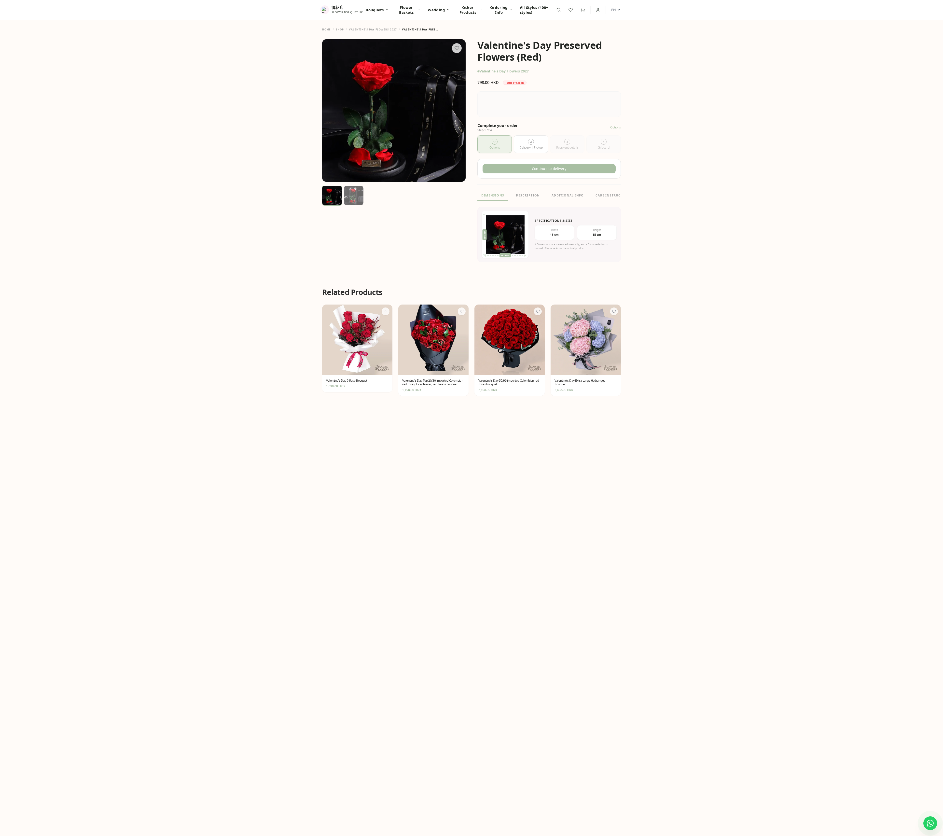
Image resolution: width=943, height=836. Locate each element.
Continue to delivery (549, 168)
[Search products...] (558, 10)
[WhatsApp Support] (930, 823)
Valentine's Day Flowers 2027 (373, 29)
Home (326, 29)
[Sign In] (598, 10)
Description (528, 195)
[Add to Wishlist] (457, 48)
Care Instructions (614, 195)
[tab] (494, 144)
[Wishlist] (570, 10)
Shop (340, 29)
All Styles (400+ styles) (534, 10)
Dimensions (492, 195)
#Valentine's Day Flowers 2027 (503, 71)
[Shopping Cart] (582, 10)
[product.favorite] (385, 311)
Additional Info (568, 195)
